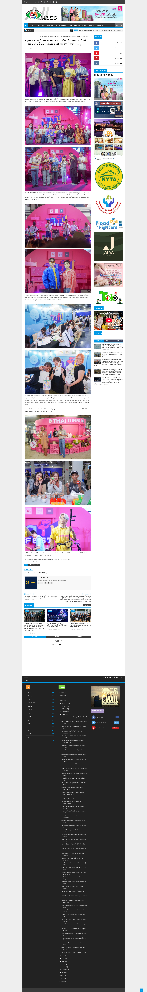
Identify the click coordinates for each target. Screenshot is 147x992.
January (64, 972)
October (64, 709)
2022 (61, 976)
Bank (43, 25)
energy (30, 723)
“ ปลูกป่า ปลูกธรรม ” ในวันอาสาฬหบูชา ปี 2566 (74, 952)
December (65, 703)
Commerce (62, 25)
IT (56, 25)
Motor (38, 25)
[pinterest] (39, 2)
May (63, 961)
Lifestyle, (41, 48)
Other (29, 699)
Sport (84, 25)
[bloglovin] (41, 2)
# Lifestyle (31, 564)
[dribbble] (44, 2)
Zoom (36, 37)
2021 (61, 978)
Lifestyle (77, 25)
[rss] (47, 2)
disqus (57, 637)
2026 (61, 692)
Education (92, 25)
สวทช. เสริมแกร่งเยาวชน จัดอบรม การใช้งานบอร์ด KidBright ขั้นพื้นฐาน (112, 354)
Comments (118, 341)
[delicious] (56, 2)
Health (70, 25)
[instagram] (53, 2)
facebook (79, 637)
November (65, 706)
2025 (61, 695)
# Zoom (37, 564)
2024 (61, 698)
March (64, 967)
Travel (31, 25)
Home (26, 37)
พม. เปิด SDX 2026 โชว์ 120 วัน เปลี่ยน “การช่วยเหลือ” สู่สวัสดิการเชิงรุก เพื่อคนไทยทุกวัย (57, 625)
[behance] (50, 2)
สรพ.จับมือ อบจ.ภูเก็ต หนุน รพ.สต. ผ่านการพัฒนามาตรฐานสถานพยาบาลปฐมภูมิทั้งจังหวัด (80, 625)
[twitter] (36, 2)
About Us (100, 25)
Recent (108, 341)
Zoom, (45, 48)
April (63, 964)
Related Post (29, 605)
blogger (34, 637)
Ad (28, 737)
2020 (61, 981)
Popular (99, 341)
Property (50, 25)
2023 (61, 701)
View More (88, 605)
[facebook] (33, 2)
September (65, 711)
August (64, 714)
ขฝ (28, 740)
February (64, 969)
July (63, 955)
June (63, 958)
